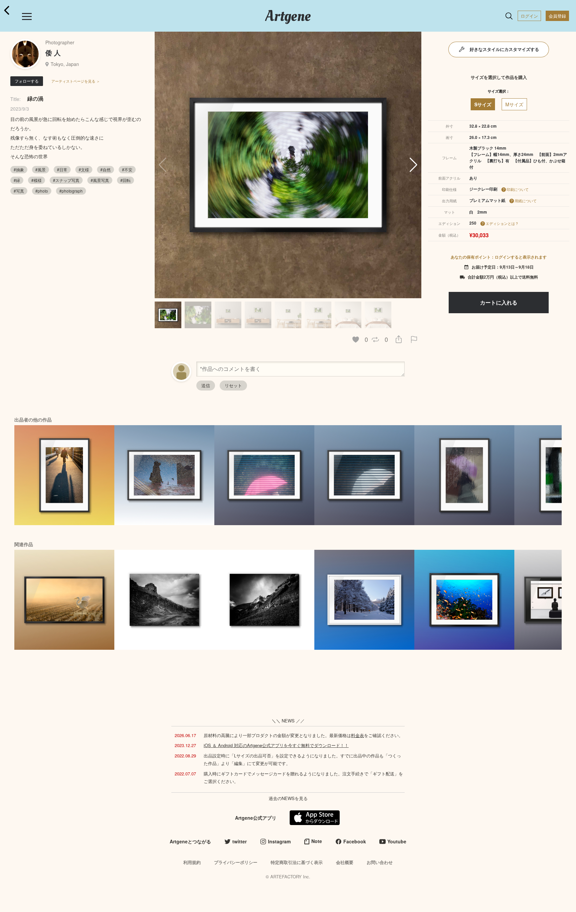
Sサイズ (482, 104)
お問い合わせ (380, 862)
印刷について (518, 189)
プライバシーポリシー (235, 862)
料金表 (357, 735)
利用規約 (192, 862)
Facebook (354, 841)
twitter (239, 841)
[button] (413, 165)
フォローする (27, 81)
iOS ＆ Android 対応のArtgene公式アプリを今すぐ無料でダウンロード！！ (276, 745)
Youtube (396, 841)
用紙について (526, 200)
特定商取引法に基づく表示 (297, 862)
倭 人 (53, 52)
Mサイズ (514, 104)
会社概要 (344, 862)
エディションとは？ (502, 223)
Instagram (279, 841)
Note (316, 841)
